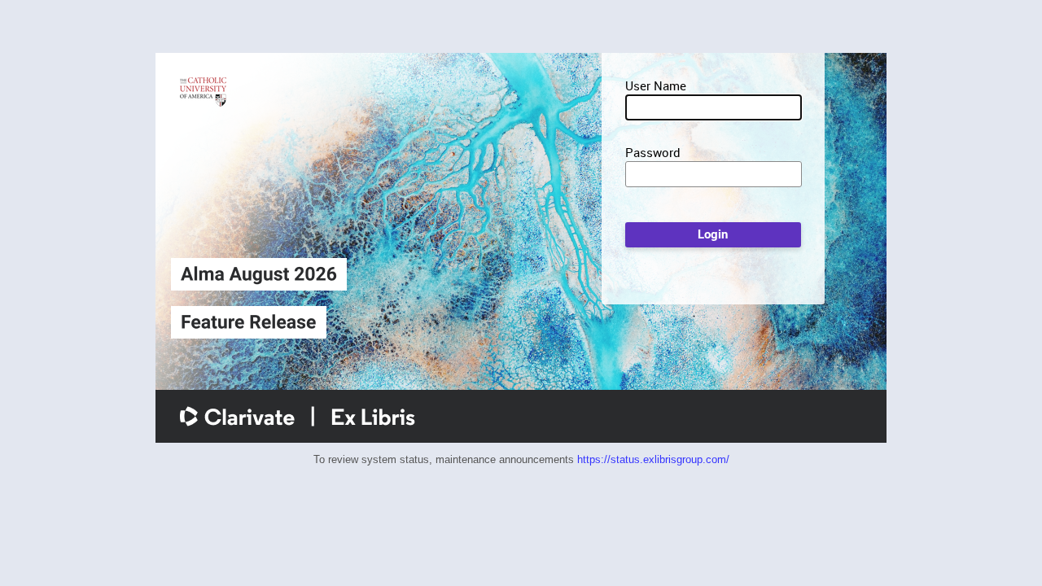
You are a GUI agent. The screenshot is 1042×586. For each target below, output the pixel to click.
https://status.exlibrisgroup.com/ (653, 459)
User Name (655, 85)
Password (653, 152)
